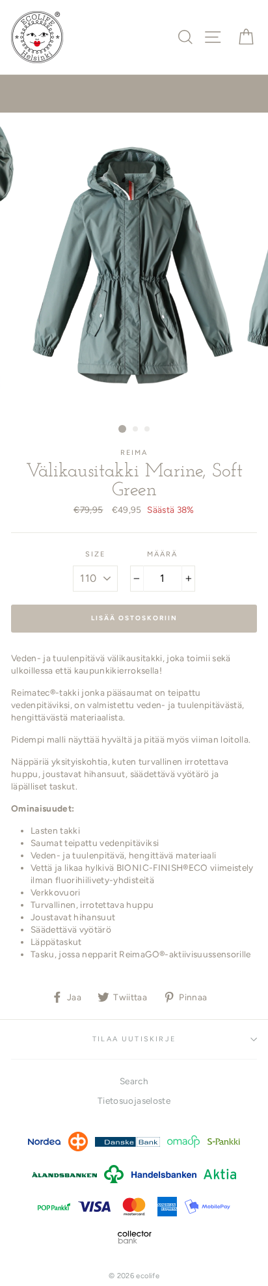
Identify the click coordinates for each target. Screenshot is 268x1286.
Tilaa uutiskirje (134, 1039)
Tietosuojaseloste (134, 1100)
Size (95, 554)
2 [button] (136, 429)
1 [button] (122, 429)
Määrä (162, 554)
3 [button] (147, 429)
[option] (134, 265)
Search (134, 1081)
